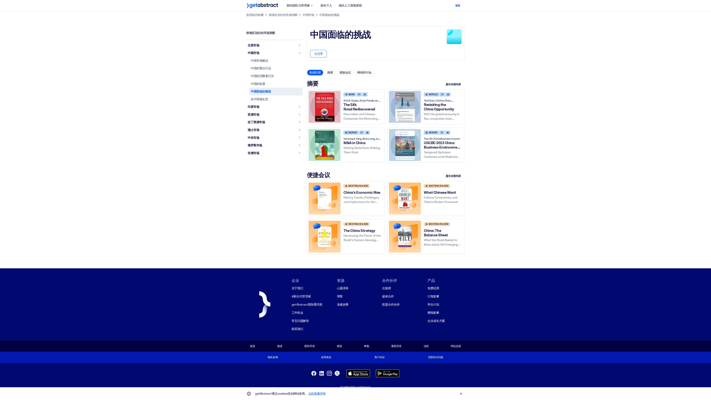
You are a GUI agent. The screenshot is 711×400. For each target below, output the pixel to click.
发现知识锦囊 (255, 15)
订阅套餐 (433, 296)
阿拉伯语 (456, 346)
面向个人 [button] (326, 5)
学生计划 (433, 304)
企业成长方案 (436, 321)
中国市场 (308, 15)
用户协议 (379, 357)
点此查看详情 (317, 393)
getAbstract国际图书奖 (307, 304)
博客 (340, 296)
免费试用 (433, 288)
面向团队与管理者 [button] (298, 5)
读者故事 (342, 304)
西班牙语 (309, 346)
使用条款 (326, 357)
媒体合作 (388, 296)
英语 (252, 346)
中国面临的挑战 (329, 15)
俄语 (339, 346)
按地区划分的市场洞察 (283, 15)
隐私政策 (273, 357)
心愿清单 (342, 288)
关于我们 (297, 288)
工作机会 (297, 312)
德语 (279, 346)
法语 (426, 346)
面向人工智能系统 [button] (350, 5)
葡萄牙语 (396, 346)
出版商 (386, 288)
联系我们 (297, 329)
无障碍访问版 (435, 357)
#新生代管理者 (301, 296)
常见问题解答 (300, 321)
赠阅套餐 (433, 312)
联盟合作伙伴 (391, 304)
